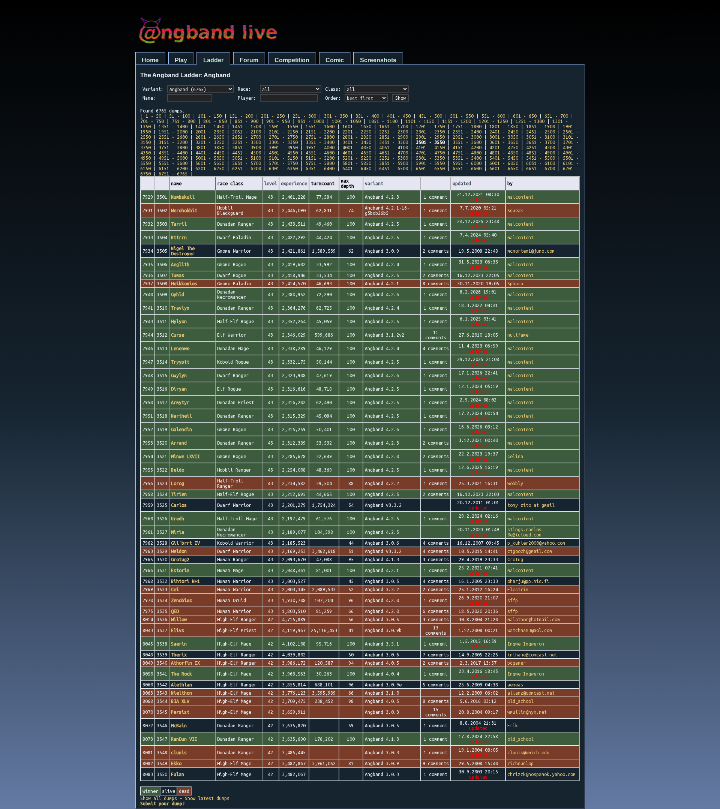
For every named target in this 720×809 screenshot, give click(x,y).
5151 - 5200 (320, 157)
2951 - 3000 (467, 136)
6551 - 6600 (467, 168)
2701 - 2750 (283, 136)
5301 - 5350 (430, 157)
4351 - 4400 (173, 152)
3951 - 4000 (320, 147)
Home (150, 60)
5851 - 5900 (393, 163)
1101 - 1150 (419, 121)
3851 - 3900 (246, 147)
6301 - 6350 (283, 168)
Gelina (515, 456)
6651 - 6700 (540, 168)
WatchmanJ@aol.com (529, 630)
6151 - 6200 (173, 168)
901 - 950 (278, 121)
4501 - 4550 (283, 152)
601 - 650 (525, 115)
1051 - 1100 (383, 121)
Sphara (515, 283)
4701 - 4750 (430, 152)
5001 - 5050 (209, 157)
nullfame (517, 334)
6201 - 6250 (209, 168)
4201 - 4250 (503, 147)
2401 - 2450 (503, 131)
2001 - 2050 (209, 131)
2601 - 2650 (209, 136)
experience (294, 183)
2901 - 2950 (430, 136)
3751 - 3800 (173, 147)
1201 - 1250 (493, 121)
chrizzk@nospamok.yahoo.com (541, 774)
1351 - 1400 (173, 126)
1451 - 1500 (246, 126)
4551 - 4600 (320, 152)
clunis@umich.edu (528, 752)
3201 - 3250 (209, 142)
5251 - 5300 (393, 157)
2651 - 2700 (246, 136)
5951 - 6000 (467, 163)
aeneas (515, 684)
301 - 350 (336, 115)
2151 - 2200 (320, 131)
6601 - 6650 (503, 168)
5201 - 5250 (356, 157)
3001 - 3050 (503, 136)
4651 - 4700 (393, 152)
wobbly (515, 483)
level (270, 183)
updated (462, 183)
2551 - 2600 (173, 136)
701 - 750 (152, 121)
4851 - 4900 (540, 152)
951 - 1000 (311, 121)
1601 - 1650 (356, 126)
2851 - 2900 (393, 136)
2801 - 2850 (356, 136)
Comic (335, 60)
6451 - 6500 (393, 168)
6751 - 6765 (173, 173)
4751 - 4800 (467, 152)
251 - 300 (304, 115)
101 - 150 (210, 115)
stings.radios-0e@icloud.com (525, 532)
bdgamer (516, 662)
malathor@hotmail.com (533, 619)
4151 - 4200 (467, 147)
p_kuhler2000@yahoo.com (536, 542)
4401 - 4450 (209, 152)
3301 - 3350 (283, 142)
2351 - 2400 (467, 131)
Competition (291, 60)
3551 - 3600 (467, 142)
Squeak (515, 210)
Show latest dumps (207, 798)
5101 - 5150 (283, 157)
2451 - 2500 (540, 131)
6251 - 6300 (246, 168)
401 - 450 (399, 115)
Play (181, 60)
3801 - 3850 (209, 147)
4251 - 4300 (540, 147)
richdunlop (520, 763)
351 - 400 (367, 115)
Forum (249, 60)
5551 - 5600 (173, 163)
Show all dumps (158, 798)
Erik (512, 725)
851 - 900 (246, 121)
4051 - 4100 (393, 147)
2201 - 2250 (356, 131)
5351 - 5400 (467, 157)
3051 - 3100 (540, 136)
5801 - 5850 (356, 163)
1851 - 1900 (540, 126)
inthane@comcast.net (532, 654)
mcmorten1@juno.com (531, 250)
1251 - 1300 (530, 121)
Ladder (213, 60)
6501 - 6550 (430, 168)
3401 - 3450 (356, 142)
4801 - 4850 (503, 152)
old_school (520, 701)
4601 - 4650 (356, 152)
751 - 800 (183, 121)
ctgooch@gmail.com (529, 551)
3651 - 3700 (540, 142)
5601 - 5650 (209, 163)
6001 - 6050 (503, 163)
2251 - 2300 (393, 131)
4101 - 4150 (430, 147)
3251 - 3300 (246, 142)
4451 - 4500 (246, 152)
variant (374, 183)
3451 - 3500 (393, 142)
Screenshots (378, 60)
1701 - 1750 (430, 126)
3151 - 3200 (173, 142)
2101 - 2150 (283, 131)
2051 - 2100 (246, 131)
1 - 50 (153, 115)
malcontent (520, 196)
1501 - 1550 (283, 126)
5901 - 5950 (430, 163)
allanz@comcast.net (531, 692)
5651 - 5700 (246, 163)
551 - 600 (493, 115)
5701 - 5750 (283, 163)
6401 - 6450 (356, 168)
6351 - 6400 (320, 168)
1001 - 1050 (346, 121)
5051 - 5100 (246, 157)
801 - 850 (215, 121)
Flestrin (517, 589)
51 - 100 (179, 115)
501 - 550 (462, 115)
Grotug (515, 559)
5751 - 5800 (320, 163)
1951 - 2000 (173, 131)
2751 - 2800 (320, 136)
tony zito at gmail (531, 505)
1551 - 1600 (320, 126)
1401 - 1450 (209, 126)
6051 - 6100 (540, 163)
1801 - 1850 (503, 126)
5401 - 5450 (503, 157)
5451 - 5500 (540, 157)
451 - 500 (430, 115)
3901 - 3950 (283, 147)
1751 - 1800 (467, 126)
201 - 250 (273, 115)
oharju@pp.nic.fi (528, 581)
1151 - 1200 (456, 121)
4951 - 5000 (173, 157)
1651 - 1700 (393, 126)
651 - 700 (556, 115)
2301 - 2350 (430, 131)
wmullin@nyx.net (527, 712)
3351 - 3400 (320, 142)
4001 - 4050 (356, 147)
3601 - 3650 (503, 142)
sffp (512, 600)
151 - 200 (241, 115)
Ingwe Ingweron (525, 643)
